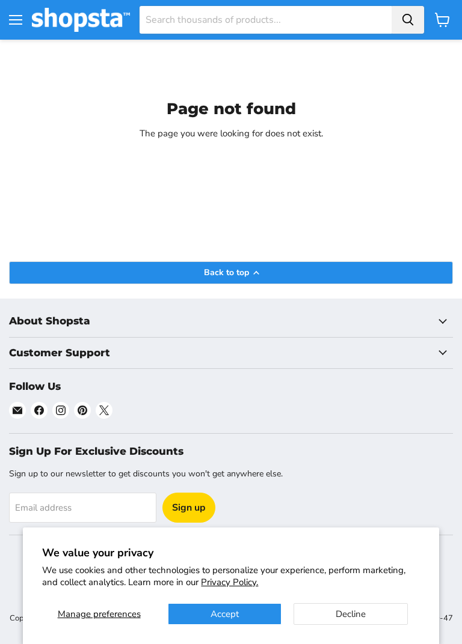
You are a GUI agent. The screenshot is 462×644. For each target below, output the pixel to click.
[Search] (408, 20)
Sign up (189, 507)
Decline (351, 614)
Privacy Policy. (229, 582)
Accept (225, 614)
